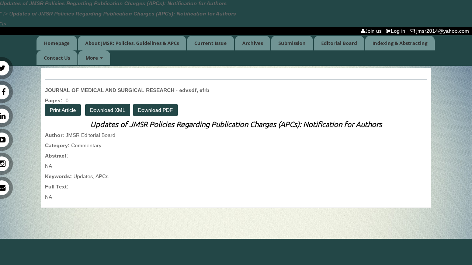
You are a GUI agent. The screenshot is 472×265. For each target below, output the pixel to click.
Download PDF (155, 110)
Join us (375, 31)
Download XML (107, 110)
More (92, 57)
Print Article (63, 110)
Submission (292, 43)
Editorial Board (339, 43)
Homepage (57, 43)
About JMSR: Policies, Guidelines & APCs (132, 43)
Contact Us (57, 57)
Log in (399, 31)
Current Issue (210, 43)
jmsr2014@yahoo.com (443, 31)
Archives (252, 43)
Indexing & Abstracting (399, 43)
